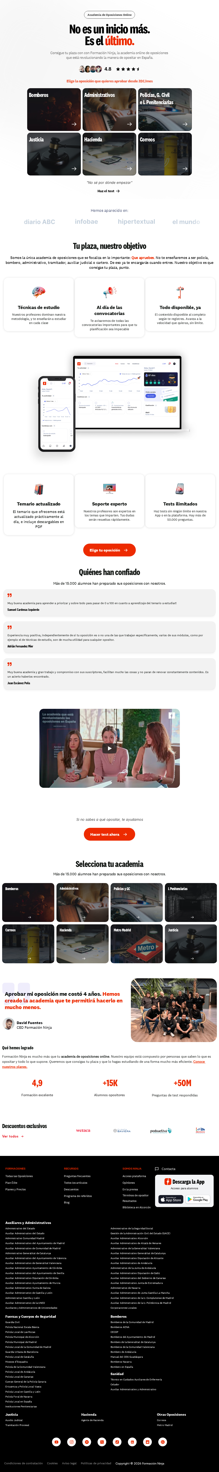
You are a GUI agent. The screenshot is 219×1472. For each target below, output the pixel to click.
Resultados (129, 1201)
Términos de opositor (136, 1195)
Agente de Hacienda (92, 1420)
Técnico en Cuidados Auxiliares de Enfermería (136, 1379)
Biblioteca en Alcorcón (137, 1207)
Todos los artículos (75, 1183)
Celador (115, 1384)
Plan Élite (11, 1183)
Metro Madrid (165, 1425)
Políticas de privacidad (96, 1463)
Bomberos (119, 1316)
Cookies (52, 1463)
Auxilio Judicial (14, 1420)
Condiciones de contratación (23, 1463)
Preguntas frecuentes (77, 1176)
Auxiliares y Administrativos (28, 1223)
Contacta (168, 1169)
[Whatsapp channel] (162, 1442)
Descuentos (71, 1189)
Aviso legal (69, 1463)
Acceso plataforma (134, 1176)
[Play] (109, 748)
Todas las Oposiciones (19, 1176)
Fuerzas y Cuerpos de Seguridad (30, 1316)
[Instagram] (71, 1442)
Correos (161, 1420)
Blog (67, 1202)
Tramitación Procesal (17, 1425)
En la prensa (130, 1189)
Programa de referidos (78, 1196)
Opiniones (129, 1183)
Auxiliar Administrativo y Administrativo (133, 1389)
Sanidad (117, 1374)
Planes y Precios (15, 1189)
